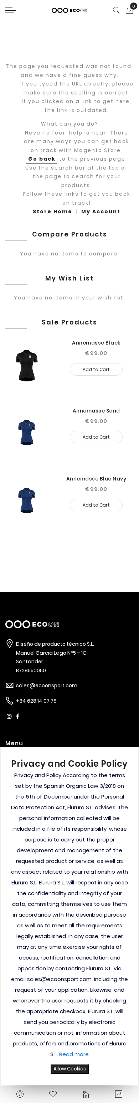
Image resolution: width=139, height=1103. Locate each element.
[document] (69, 916)
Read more (74, 1054)
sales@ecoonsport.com (46, 685)
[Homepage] (86, 1094)
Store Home (52, 211)
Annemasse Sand (96, 410)
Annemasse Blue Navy (96, 478)
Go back (42, 158)
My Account (100, 211)
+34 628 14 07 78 (36, 700)
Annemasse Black (96, 342)
